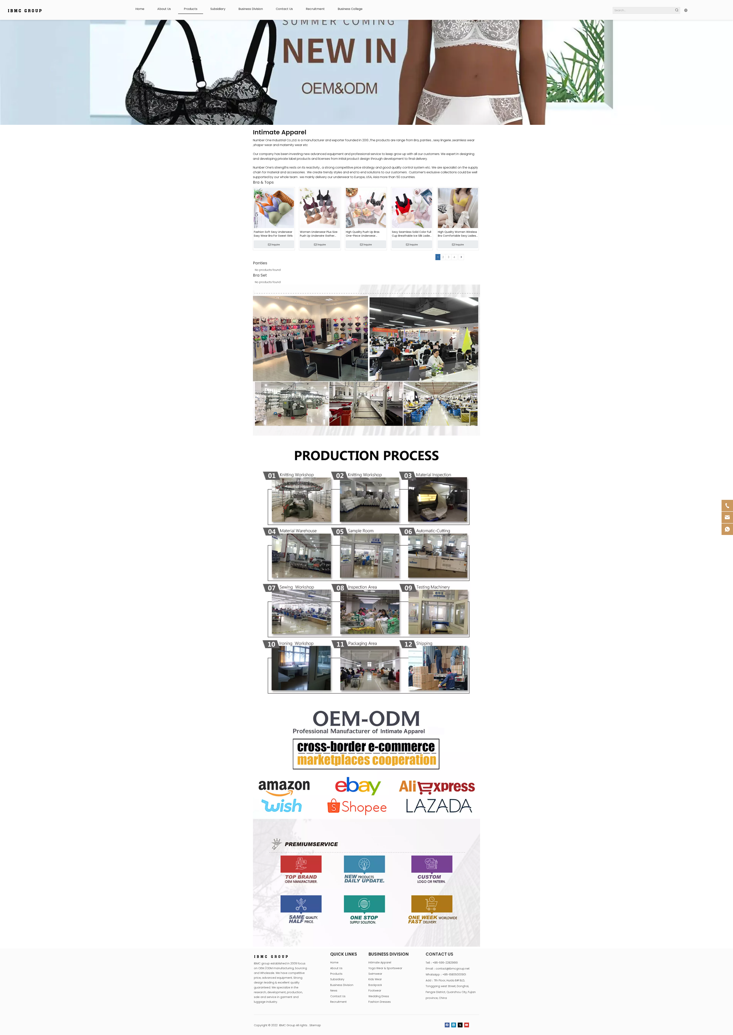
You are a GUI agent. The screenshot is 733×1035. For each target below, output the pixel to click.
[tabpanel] (366, 72)
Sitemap (315, 1025)
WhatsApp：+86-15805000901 (446, 974)
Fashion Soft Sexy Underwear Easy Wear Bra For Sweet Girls (273, 234)
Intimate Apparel (379, 962)
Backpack (375, 985)
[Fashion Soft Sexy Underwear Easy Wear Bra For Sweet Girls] (274, 208)
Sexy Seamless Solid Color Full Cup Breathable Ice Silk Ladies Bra (411, 234)
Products (336, 974)
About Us (336, 968)
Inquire (275, 244)
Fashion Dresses (379, 1002)
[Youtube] (466, 1025)
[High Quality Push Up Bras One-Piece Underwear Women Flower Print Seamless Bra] (366, 208)
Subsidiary (337, 979)
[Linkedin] (453, 1025)
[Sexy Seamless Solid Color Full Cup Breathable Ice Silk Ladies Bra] (412, 208)
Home (334, 962)
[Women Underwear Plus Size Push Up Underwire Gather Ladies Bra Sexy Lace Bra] (320, 208)
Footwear (374, 990)
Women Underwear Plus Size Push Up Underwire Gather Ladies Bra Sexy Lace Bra (318, 234)
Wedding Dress (378, 996)
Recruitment (338, 1002)
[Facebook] (447, 1025)
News (333, 990)
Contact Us (338, 996)
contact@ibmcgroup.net (453, 968)
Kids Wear (375, 979)
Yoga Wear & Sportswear (385, 968)
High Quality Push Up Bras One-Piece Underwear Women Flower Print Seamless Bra (366, 234)
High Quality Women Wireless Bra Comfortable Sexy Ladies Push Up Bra (457, 234)
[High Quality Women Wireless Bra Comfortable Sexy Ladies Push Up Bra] (458, 208)
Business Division (341, 985)
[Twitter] (460, 1025)
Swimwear (375, 974)
